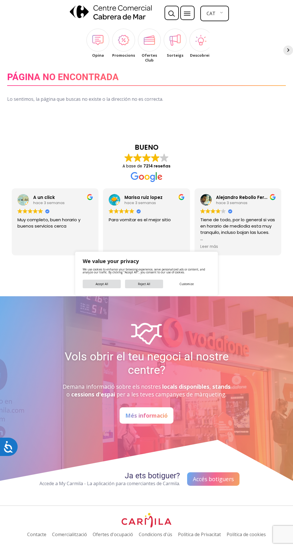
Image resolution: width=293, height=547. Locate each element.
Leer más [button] (209, 246)
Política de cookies (246, 534)
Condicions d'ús (155, 534)
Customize (186, 284)
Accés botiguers (213, 479)
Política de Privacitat (199, 534)
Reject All (144, 284)
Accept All (102, 284)
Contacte (36, 534)
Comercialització (69, 534)
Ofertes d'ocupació (113, 534)
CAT (211, 13)
